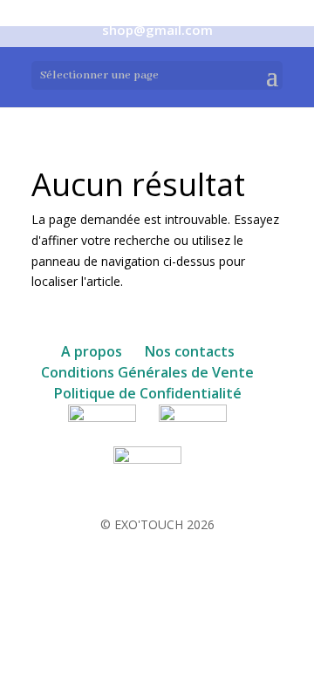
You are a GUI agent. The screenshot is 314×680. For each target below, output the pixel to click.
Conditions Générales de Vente (147, 372)
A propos (91, 351)
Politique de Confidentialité (148, 393)
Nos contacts (190, 351)
